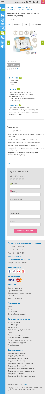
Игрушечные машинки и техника (20, 340)
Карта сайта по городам (17, 314)
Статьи (10, 309)
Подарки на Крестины (16, 374)
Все (9, 24)
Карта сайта (12, 311)
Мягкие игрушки (14, 327)
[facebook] (10, 271)
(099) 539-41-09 (18, 246)
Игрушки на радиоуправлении (19, 330)
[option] (25, 42)
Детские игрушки (21, 7)
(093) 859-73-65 (18, 253)
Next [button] (42, 43)
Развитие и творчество (15, 9)
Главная (10, 7)
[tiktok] (14, 271)
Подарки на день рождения (18, 358)
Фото (25, 24)
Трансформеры (13, 345)
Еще (8, 164)
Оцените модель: (17, 176)
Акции (10, 306)
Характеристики (36, 24)
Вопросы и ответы (15, 298)
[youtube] (19, 271)
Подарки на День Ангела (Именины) (21, 368)
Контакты (11, 296)
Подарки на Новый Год (16, 361)
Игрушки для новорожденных (19, 337)
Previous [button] (8, 43)
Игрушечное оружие (15, 335)
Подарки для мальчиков (17, 353)
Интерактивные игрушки (17, 342)
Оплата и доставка (15, 288)
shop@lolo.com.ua (14, 256)
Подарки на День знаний (17, 366)
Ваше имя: (14, 214)
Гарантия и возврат (15, 291)
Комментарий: (16, 199)
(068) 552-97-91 (20, 2)
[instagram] (23, 271)
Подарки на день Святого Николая (21, 363)
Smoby (29, 9)
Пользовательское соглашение (19, 293)
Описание (17, 24)
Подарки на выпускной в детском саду (22, 371)
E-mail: (12, 221)
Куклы (10, 332)
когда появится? (15, 65)
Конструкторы (13, 325)
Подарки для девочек (16, 356)
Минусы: (15, 191)
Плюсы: (15, 183)
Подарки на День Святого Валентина (21, 376)
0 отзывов (20, 69)
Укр (25, 384)
